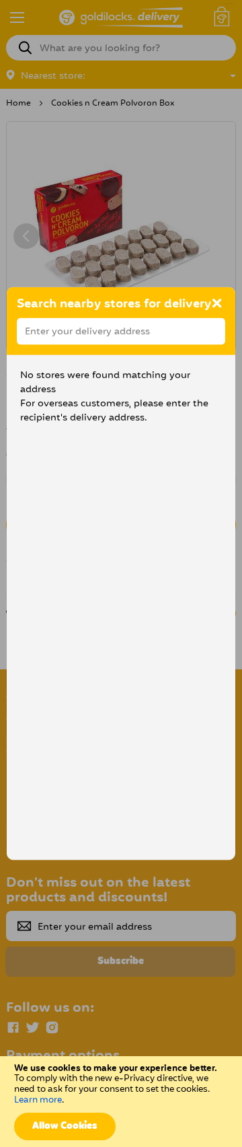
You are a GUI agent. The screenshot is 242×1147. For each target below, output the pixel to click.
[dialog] (121, 573)
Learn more (38, 1100)
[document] (121, 1102)
